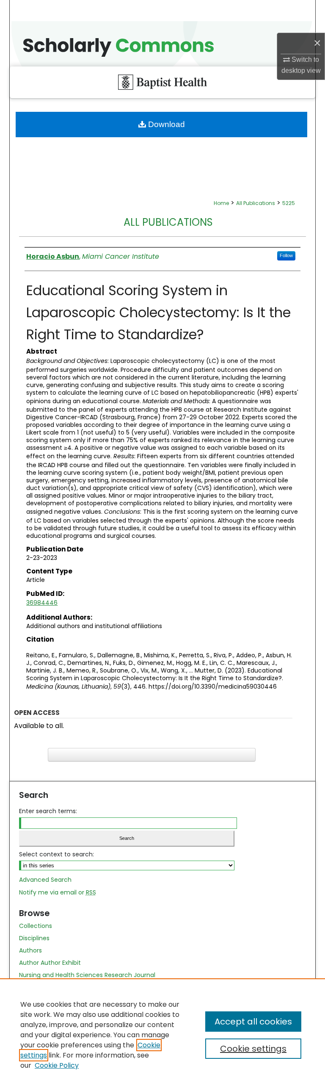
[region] (162, 1034)
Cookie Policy (57, 1065)
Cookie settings (253, 1049)
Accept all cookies (253, 1021)
